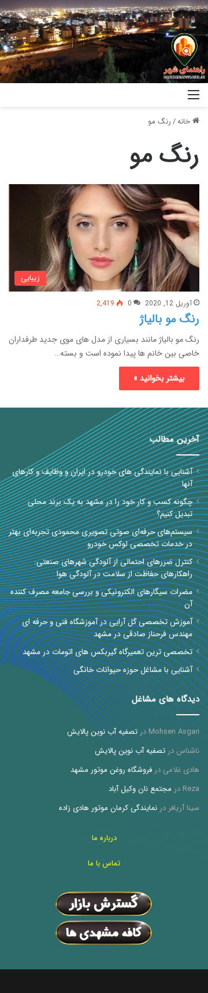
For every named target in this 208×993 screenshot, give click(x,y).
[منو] (193, 100)
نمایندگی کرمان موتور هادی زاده (108, 808)
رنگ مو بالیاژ (169, 319)
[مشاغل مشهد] (164, 95)
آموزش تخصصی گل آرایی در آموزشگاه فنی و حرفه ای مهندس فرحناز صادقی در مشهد (107, 628)
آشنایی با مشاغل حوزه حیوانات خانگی (132, 670)
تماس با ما (104, 863)
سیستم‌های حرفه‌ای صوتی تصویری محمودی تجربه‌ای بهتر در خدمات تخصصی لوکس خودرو (100, 538)
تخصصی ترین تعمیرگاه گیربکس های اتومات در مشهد (107, 652)
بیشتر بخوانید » (159, 378)
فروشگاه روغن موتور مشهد (111, 770)
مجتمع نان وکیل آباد (140, 789)
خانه (184, 121)
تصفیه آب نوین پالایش (102, 732)
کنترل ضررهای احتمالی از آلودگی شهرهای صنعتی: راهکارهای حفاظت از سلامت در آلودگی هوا (113, 568)
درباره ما (104, 838)
